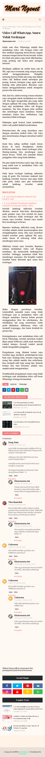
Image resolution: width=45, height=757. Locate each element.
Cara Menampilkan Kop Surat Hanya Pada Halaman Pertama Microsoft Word (27, 708)
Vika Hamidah (15, 502)
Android (13, 384)
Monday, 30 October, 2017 (17, 445)
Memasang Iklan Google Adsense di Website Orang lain (26, 727)
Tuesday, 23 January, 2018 (17, 505)
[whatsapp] (38, 691)
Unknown (13, 544)
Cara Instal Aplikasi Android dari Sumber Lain (19, 198)
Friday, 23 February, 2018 (17, 547)
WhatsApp (11, 27)
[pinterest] (27, 685)
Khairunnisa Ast (9, 41)
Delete (16, 476)
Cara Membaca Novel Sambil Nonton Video (26, 423)
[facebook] (7, 685)
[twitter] (17, 685)
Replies (13, 479)
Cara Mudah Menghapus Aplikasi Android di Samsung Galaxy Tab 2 (19, 204)
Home (4, 27)
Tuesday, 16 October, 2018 (23, 600)
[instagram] (7, 691)
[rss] (27, 691)
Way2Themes (24, 752)
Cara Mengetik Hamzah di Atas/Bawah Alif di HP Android (27, 413)
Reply (10, 476)
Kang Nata (13, 442)
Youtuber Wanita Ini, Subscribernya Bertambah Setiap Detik (26, 717)
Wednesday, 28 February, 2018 (25, 564)
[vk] (38, 685)
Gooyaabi (22, 754)
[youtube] (17, 691)
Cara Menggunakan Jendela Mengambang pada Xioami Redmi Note (27, 403)
